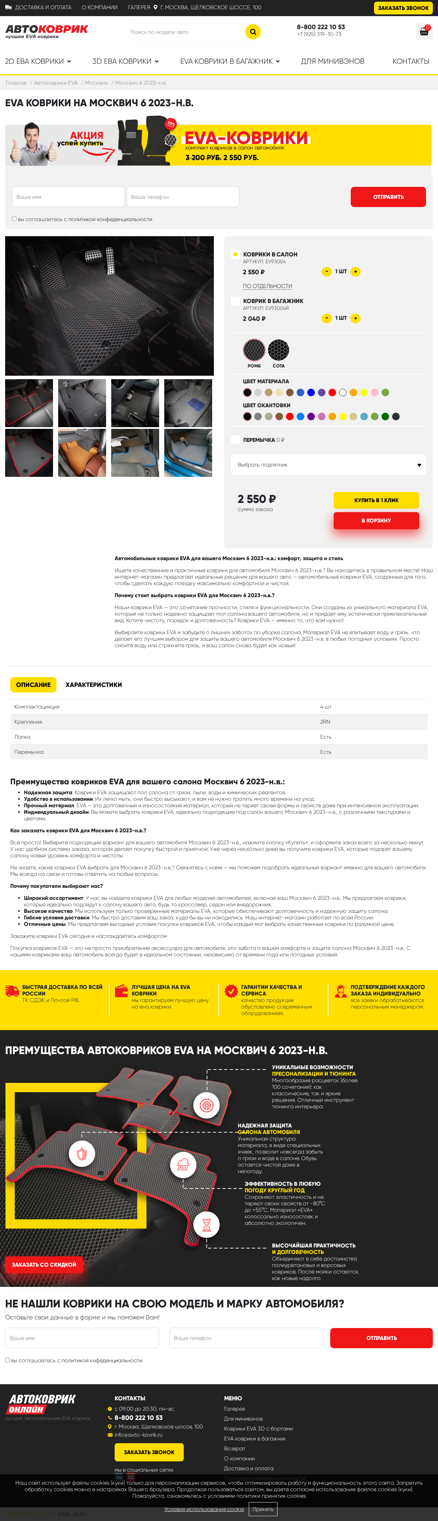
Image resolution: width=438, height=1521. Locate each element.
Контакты (411, 61)
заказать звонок (149, 1452)
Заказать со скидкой (44, 1265)
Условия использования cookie (204, 1509)
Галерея (139, 7)
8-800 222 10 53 (139, 1418)
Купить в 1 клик (377, 500)
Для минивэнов (332, 61)
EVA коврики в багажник (255, 1438)
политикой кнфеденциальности (102, 1360)
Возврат (234, 1448)
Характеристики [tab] (94, 685)
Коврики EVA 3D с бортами (258, 1428)
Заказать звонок (403, 8)
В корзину (376, 520)
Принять (263, 1509)
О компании (100, 7)
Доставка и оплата (43, 7)
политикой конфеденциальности (110, 219)
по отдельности (267, 286)
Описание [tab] (33, 685)
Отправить (388, 197)
